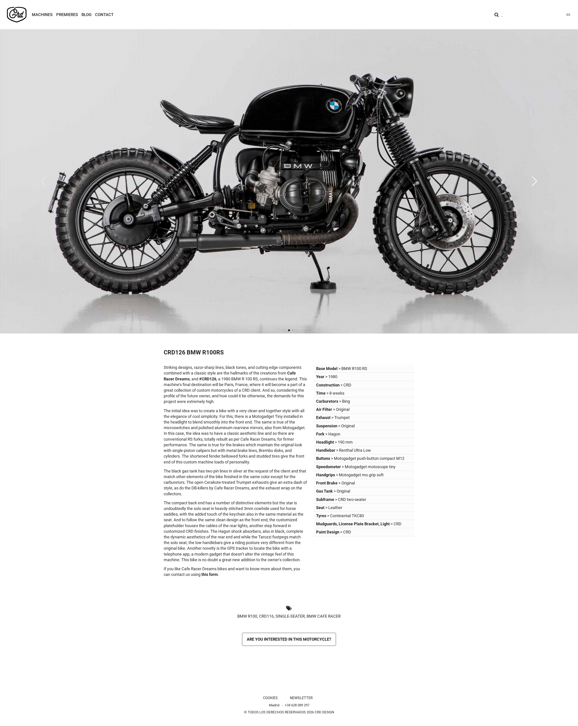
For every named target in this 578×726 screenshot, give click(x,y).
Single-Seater (290, 616)
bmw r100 (247, 616)
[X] (551, 15)
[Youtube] (535, 15)
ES (568, 14)
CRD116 (266, 616)
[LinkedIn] (559, 15)
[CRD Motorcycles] (17, 15)
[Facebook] (543, 15)
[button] (534, 181)
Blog (86, 14)
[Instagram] (526, 15)
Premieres (67, 14)
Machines (42, 14)
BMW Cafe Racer (324, 616)
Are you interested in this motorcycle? (289, 639)
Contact (104, 14)
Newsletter (301, 698)
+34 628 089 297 (297, 705)
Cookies (270, 698)
